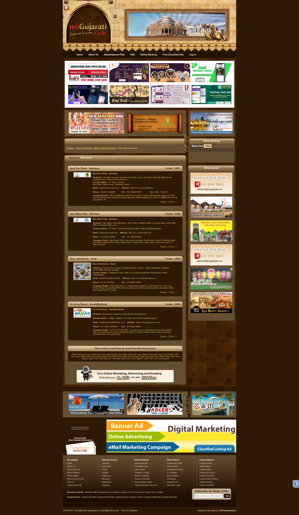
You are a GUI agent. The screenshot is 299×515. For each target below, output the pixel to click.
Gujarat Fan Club (74, 485)
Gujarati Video (205, 469)
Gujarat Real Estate (106, 497)
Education (106, 479)
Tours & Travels (84, 148)
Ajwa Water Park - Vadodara (84, 214)
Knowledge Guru (141, 466)
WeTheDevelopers (228, 510)
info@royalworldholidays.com (112, 322)
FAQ (132, 54)
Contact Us (126, 492)
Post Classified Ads (173, 54)
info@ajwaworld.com (108, 232)
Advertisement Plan (114, 54)
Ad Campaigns (173, 476)
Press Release (73, 473)
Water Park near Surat (104, 148)
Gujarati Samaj (206, 463)
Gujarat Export (122, 497)
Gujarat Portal (73, 497)
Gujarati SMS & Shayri (209, 479)
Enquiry (163, 202)
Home (80, 54)
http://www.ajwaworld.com (141, 188)
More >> (173, 202)
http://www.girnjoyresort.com (148, 322)
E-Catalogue (172, 473)
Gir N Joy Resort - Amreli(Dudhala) (88, 304)
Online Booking (148, 54)
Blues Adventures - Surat (83, 258)
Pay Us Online (157, 492)
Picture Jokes (172, 466)
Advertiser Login (173, 485)
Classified (106, 463)
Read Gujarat (205, 466)
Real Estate (106, 466)
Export (104, 469)
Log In (192, 54)
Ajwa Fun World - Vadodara (84, 168)
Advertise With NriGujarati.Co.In (98, 492)
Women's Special (141, 476)
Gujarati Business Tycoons (145, 485)
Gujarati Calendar (207, 476)
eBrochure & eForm (75, 479)
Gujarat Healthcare (153, 497)
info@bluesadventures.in (109, 278)
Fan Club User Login (141, 492)
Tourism (70, 148)
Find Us (70, 482)
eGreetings (171, 479)
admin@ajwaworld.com (109, 188)
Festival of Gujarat (207, 473)
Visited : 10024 (173, 258)
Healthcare (106, 476)
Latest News (139, 469)
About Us (93, 54)
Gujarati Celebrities (142, 479)
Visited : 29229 (173, 214)
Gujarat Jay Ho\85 (174, 463)
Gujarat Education (169, 497)
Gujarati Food (172, 482)
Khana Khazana (141, 463)
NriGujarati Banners (175, 469)
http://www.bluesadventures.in (143, 278)
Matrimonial (106, 482)
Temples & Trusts (141, 473)
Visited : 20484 (173, 304)
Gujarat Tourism (136, 497)
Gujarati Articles (206, 482)
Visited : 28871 (173, 168)
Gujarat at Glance (207, 485)
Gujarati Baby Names (143, 482)
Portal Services (73, 469)
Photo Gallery (73, 476)
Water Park (197, 146)
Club (208, 146)
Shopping (105, 485)
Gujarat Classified (88, 497)
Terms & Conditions (129, 510)
